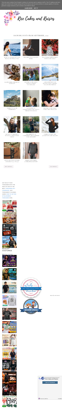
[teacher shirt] (9, 348)
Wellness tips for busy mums (31, 58)
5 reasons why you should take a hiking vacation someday (50, 83)
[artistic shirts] (9, 200)
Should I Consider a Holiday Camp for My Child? (12, 136)
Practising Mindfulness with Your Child (50, 58)
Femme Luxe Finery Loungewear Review (31, 161)
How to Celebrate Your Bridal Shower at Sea (12, 58)
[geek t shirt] (9, 268)
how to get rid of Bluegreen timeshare (9, 196)
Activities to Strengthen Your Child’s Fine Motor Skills (31, 109)
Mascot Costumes (7, 250)
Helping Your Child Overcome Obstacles (50, 109)
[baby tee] (9, 360)
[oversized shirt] (9, 335)
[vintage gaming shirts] (9, 384)
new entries (8, 166)
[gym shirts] (9, 224)
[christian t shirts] (9, 282)
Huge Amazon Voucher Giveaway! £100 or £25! (12, 161)
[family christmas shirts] (9, 396)
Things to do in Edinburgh (12, 109)
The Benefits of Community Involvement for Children (31, 136)
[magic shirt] (9, 255)
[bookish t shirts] (9, 236)
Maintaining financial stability (12, 83)
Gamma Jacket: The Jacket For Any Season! (50, 135)
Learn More (28, 8)
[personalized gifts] (9, 212)
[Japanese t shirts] (9, 321)
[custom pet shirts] (9, 295)
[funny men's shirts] (9, 308)
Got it (36, 8)
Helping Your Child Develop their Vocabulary (30, 83)
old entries (53, 166)
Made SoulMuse (55, 295)
